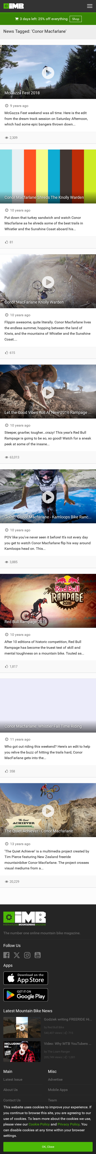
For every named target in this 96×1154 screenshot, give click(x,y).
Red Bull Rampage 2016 (25, 621)
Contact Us (12, 1100)
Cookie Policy (39, 1124)
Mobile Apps (58, 1090)
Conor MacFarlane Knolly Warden (34, 302)
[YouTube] (38, 956)
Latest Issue (12, 1079)
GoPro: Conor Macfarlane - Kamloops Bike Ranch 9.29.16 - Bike (50, 517)
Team (52, 1100)
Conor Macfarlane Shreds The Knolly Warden (44, 197)
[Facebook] (6, 956)
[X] (17, 956)
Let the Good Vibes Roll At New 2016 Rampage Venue (50, 412)
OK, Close (48, 1146)
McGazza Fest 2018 (22, 92)
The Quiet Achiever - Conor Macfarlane (38, 831)
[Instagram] (27, 956)
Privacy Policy (68, 1124)
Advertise (55, 1079)
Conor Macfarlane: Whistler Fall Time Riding (43, 726)
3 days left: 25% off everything (49, 19)
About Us (10, 1090)
